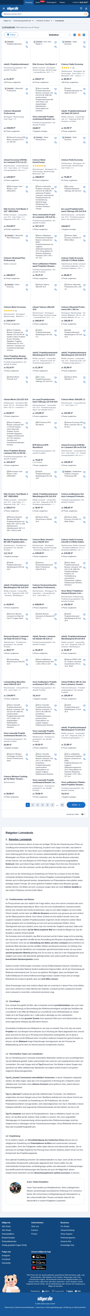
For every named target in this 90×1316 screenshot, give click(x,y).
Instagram (6, 1255)
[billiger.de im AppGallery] (45, 1267)
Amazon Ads (66, 1241)
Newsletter (6, 1263)
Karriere (34, 1230)
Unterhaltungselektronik (22, 21)
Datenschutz (9, 1307)
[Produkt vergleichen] (27, 47)
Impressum (40, 1307)
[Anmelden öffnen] (86, 8)
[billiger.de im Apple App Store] (45, 1256)
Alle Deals (6, 1226)
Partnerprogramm (68, 1238)
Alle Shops (6, 1230)
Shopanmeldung (67, 1230)
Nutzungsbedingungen (54, 1307)
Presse (34, 1234)
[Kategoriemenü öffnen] (3, 8)
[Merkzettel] (81, 8)
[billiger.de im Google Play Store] (45, 1262)
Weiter (74, 805)
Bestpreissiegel (8, 1238)
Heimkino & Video (43, 21)
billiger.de (7, 21)
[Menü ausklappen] (33, 20)
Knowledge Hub (67, 1245)
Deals (40, 2)
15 (62, 805)
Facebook (6, 1259)
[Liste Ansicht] (74, 34)
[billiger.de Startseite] (12, 8)
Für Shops (65, 1226)
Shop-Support (66, 1234)
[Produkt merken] (27, 42)
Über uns (35, 1226)
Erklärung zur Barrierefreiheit (75, 1307)
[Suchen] (85, 14)
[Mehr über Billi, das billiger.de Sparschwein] (12, 1283)
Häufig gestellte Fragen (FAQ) (14, 1245)
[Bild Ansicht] (83, 34)
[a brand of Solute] (80, 2)
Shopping (28, 2)
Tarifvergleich (51, 2)
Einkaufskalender (9, 1241)
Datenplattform (8, 1234)
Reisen (62, 2)
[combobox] (45, 14)
